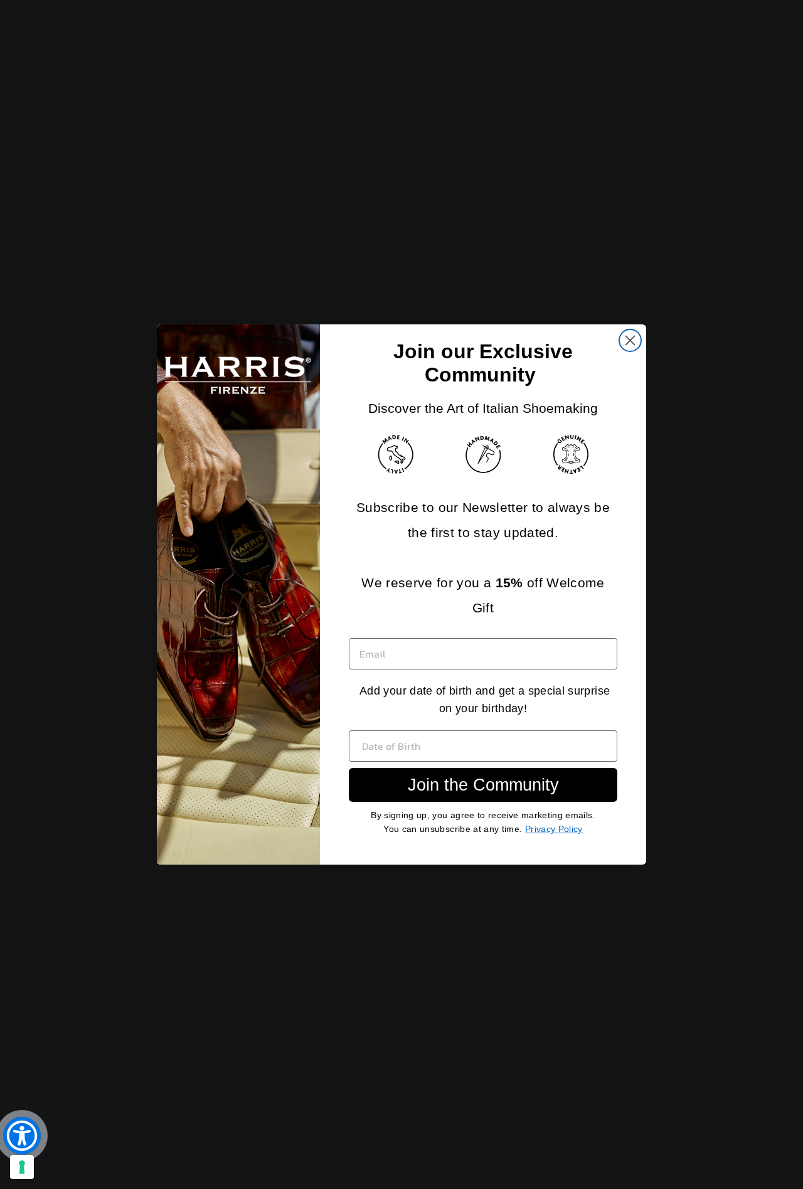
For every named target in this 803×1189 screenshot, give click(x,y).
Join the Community (483, 785)
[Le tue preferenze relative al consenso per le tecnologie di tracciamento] (22, 1167)
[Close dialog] (630, 340)
